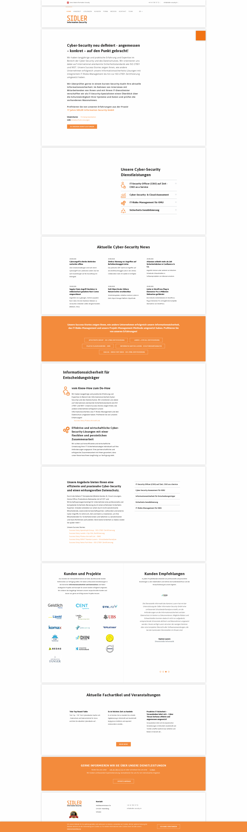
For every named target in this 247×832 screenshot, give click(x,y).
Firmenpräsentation (88, 117)
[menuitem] (69, 10)
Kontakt (122, 11)
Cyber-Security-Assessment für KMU (151, 490)
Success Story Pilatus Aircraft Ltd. (87, 420)
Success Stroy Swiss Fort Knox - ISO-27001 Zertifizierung (91, 542)
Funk (131, 11)
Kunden (97, 11)
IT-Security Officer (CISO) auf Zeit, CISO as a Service (157, 484)
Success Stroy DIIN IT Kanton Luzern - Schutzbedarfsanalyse (92, 539)
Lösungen (87, 11)
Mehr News (123, 744)
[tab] (153, 185)
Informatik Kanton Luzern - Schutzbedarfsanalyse (141, 346)
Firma (105, 11)
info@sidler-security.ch (170, 2)
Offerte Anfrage (124, 781)
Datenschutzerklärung (74, 829)
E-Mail (152, 770)
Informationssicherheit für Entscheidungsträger (156, 496)
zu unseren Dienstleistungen (82, 126)
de (140, 11)
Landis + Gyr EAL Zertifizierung (147, 340)
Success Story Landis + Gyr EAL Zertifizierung (87, 533)
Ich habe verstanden (168, 826)
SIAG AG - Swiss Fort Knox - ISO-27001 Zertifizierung (124, 352)
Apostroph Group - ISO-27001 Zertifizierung (107, 340)
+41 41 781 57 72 (153, 2)
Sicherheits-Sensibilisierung (147, 502)
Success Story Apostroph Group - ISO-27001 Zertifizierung (92, 530)
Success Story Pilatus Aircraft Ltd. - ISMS (85, 536)
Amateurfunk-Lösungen (80, 120)
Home (69, 11)
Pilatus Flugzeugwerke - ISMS (98, 346)
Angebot (77, 11)
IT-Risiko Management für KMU (149, 508)
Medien (113, 11)
